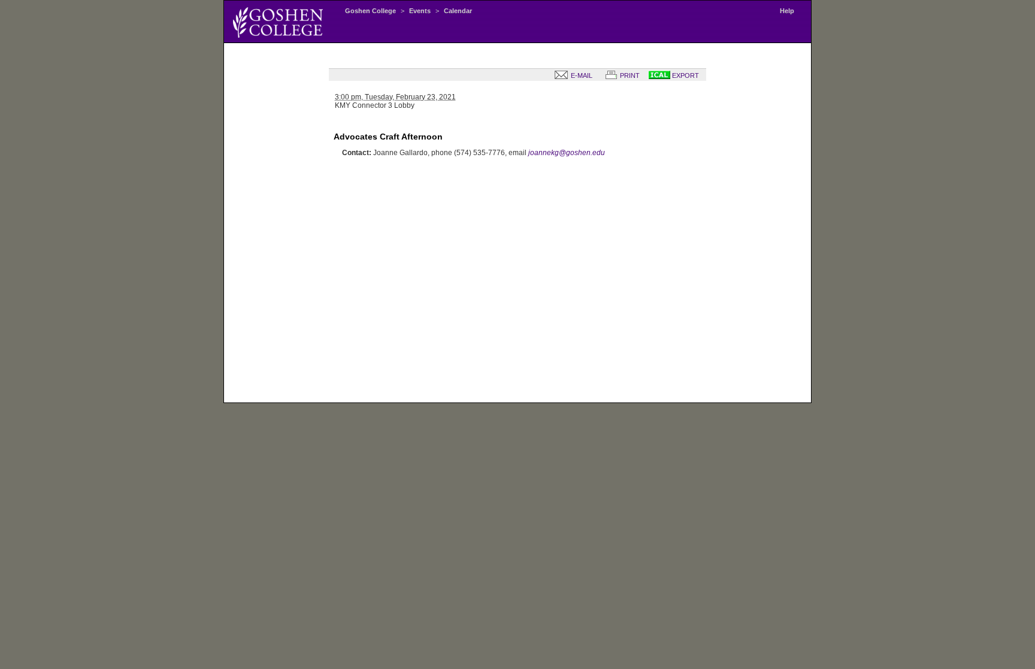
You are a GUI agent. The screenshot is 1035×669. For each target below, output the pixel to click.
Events (420, 10)
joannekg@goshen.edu (566, 153)
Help (787, 10)
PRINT (629, 75)
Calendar (458, 10)
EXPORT (684, 75)
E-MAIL (580, 75)
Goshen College (370, 10)
